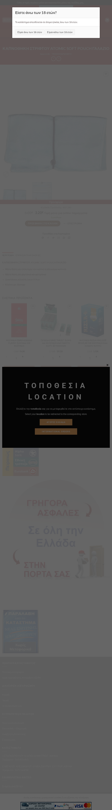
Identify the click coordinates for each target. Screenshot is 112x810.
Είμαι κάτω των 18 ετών (60, 32)
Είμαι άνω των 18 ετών (30, 32)
